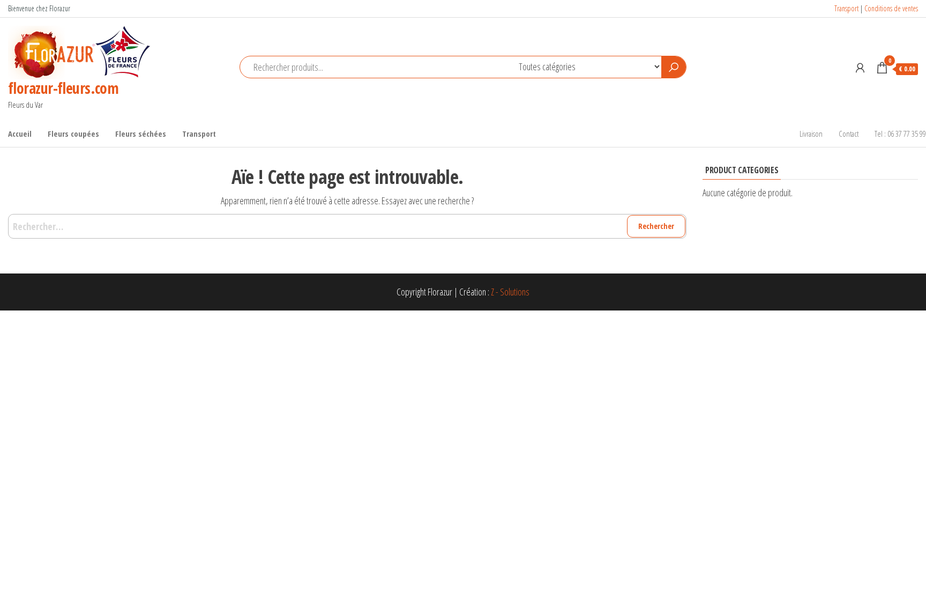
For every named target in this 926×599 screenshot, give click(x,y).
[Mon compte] (860, 67)
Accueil (20, 133)
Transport (846, 8)
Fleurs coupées (73, 133)
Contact (848, 133)
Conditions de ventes (891, 8)
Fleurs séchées (140, 133)
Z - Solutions (510, 291)
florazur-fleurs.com (63, 88)
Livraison (811, 133)
